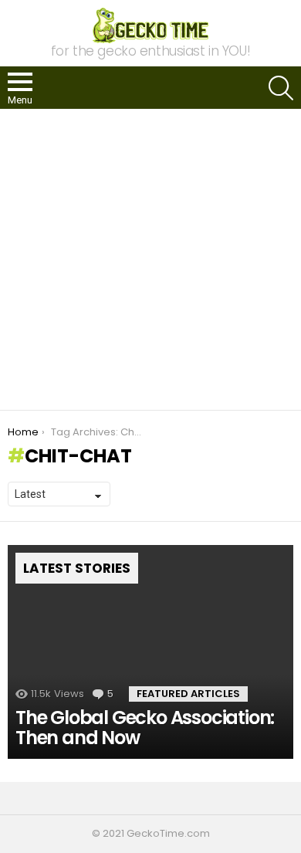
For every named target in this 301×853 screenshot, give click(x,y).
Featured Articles (188, 693)
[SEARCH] (281, 88)
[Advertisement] (150, 259)
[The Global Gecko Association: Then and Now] (150, 652)
